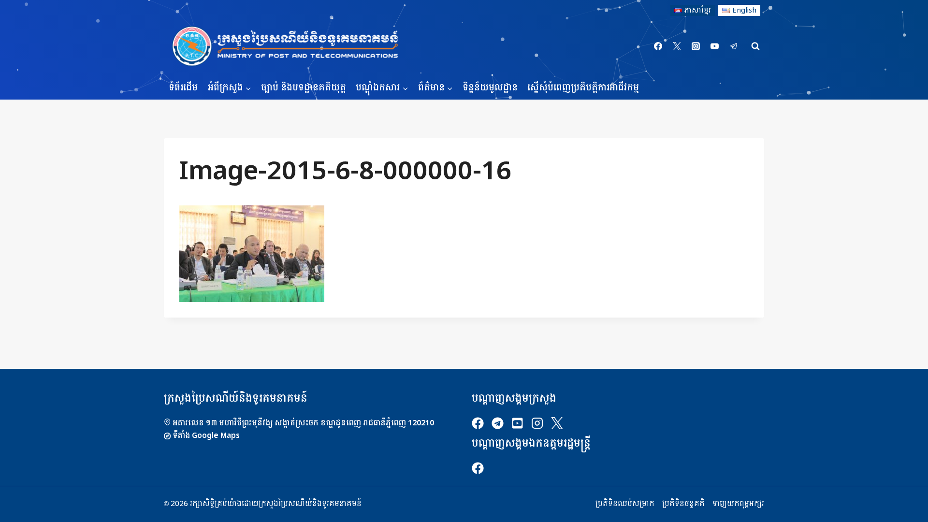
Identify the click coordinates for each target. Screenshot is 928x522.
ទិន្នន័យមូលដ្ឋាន (490, 87)
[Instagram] (696, 46)
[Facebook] (658, 46)
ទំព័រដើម (183, 87)
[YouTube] (715, 46)
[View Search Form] (755, 46)
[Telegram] (733, 46)
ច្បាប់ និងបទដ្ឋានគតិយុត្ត (303, 87)
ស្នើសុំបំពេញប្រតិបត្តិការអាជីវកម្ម (583, 87)
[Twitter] (677, 46)
